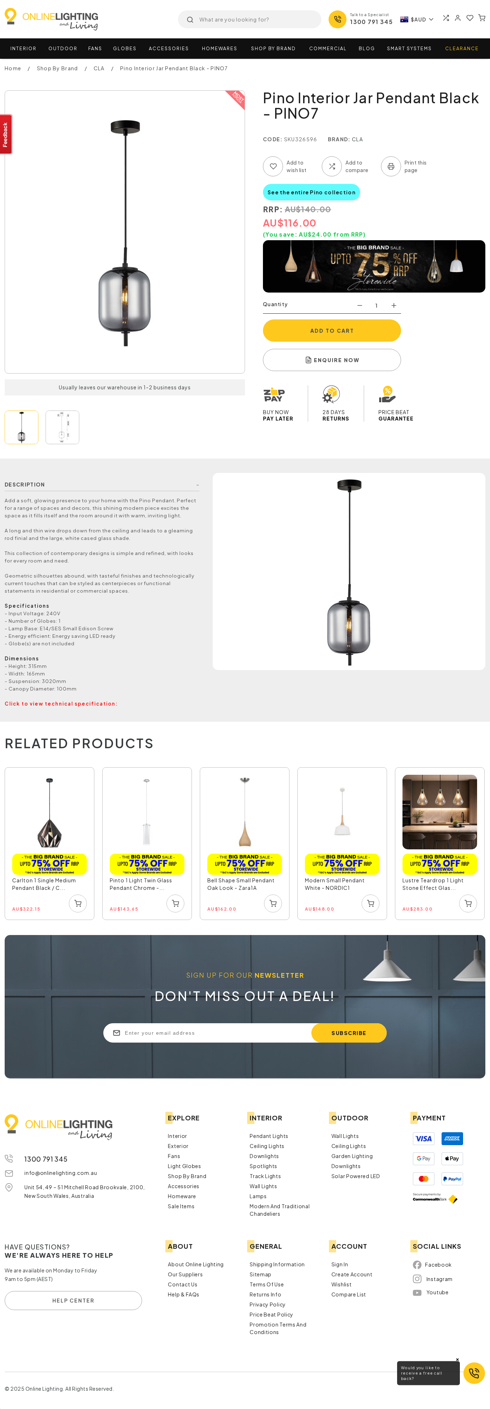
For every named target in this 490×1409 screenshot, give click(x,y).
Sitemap (261, 1274)
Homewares (219, 48)
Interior (23, 48)
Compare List (348, 1294)
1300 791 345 (371, 21)
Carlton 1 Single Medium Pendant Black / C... (44, 884)
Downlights (264, 1156)
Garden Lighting (352, 1156)
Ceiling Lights (267, 1146)
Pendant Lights (269, 1136)
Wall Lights (263, 1186)
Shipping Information (277, 1264)
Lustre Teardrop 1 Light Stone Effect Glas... (433, 884)
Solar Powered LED (355, 1176)
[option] (50, 844)
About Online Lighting (196, 1264)
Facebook (438, 1264)
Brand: (339, 139)
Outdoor (62, 48)
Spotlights (263, 1166)
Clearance (462, 48)
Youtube (438, 1292)
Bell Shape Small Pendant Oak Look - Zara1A (241, 884)
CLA (357, 139)
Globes (125, 48)
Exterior (178, 1146)
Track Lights (265, 1176)
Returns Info (265, 1294)
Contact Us (182, 1284)
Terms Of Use (267, 1284)
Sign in (339, 1264)
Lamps (258, 1196)
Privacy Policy (268, 1304)
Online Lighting (51, 19)
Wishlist (341, 1284)
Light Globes (184, 1166)
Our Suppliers (185, 1274)
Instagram (440, 1279)
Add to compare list (332, 166)
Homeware (182, 1196)
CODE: (273, 139)
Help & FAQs (183, 1294)
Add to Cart (332, 330)
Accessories (169, 48)
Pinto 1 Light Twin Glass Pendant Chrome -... (141, 884)
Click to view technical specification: (61, 704)
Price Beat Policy (271, 1314)
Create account (352, 1274)
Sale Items (181, 1206)
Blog (367, 48)
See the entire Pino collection (311, 192)
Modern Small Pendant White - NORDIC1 (335, 884)
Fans (95, 48)
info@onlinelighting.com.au (60, 1173)
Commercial (328, 48)
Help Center (73, 1300)
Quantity (275, 304)
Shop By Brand (187, 1176)
